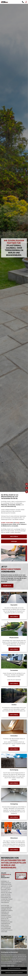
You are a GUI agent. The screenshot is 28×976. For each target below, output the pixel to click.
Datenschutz (11, 965)
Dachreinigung (14, 770)
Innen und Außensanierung (8, 506)
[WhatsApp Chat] (26, 488)
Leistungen (14, 541)
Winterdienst (14, 838)
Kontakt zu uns (7, 585)
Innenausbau (14, 735)
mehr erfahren (14, 536)
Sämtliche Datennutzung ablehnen (14, 972)
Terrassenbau (14, 670)
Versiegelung (14, 804)
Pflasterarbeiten (14, 637)
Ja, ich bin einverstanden (14, 968)
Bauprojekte (14, 605)
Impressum (4, 965)
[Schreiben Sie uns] (26, 484)
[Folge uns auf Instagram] (26, 491)
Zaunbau (14, 704)
